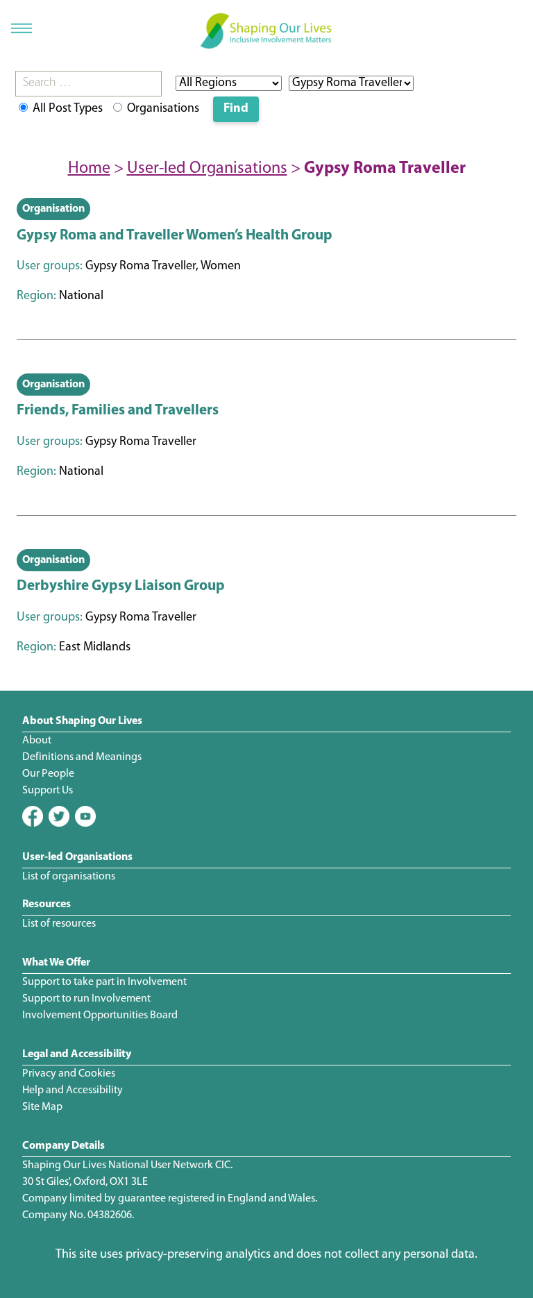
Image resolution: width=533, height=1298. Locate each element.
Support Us (47, 790)
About (36, 740)
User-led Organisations (207, 168)
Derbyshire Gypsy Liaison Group (121, 586)
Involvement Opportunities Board (100, 1015)
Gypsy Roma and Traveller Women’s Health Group (174, 235)
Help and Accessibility (72, 1090)
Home (89, 168)
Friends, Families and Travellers (118, 410)
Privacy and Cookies (68, 1073)
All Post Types (66, 109)
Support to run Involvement (86, 998)
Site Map (42, 1107)
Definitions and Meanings (82, 757)
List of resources (59, 923)
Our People (48, 773)
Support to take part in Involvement (104, 982)
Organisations (161, 109)
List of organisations (68, 876)
